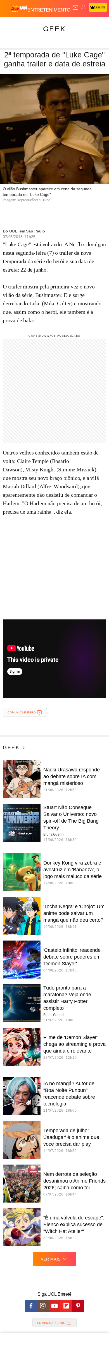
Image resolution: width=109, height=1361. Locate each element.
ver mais (51, 1259)
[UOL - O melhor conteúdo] (19, 8)
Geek (54, 29)
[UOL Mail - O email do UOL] (75, 7)
